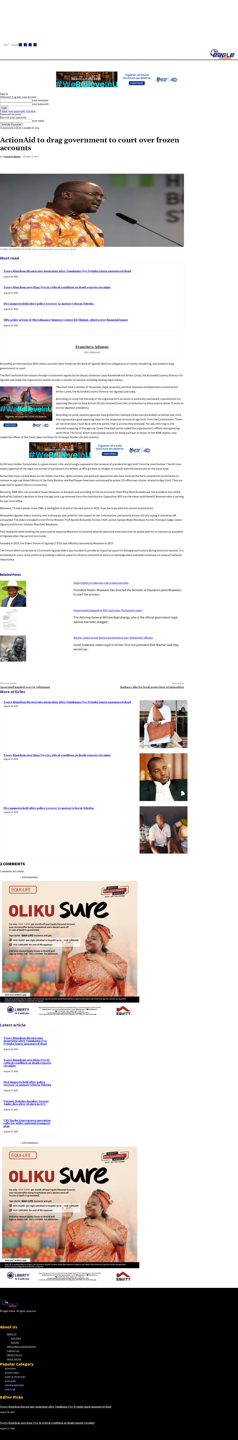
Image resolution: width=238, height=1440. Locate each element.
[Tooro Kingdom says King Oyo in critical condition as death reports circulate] (163, 777)
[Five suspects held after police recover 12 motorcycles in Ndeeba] (163, 830)
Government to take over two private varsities (101, 582)
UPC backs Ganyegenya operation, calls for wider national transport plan (27, 1123)
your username (40, 100)
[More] (178, 164)
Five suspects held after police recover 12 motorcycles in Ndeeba (48, 303)
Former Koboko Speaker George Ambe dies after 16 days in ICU (26, 1103)
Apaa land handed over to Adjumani (25, 687)
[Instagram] (25, 44)
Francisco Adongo (12, 156)
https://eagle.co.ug (92, 352)
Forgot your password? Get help (18, 111)
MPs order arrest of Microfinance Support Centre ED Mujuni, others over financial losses (65, 320)
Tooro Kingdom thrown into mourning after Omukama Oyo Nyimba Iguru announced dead (67, 271)
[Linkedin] (30, 44)
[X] (35, 44)
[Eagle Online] (222, 54)
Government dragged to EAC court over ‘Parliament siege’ (108, 610)
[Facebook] (20, 44)
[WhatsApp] (165, 164)
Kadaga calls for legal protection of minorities (152, 687)
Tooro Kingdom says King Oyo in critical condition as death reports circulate (57, 287)
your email (38, 120)
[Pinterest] (153, 164)
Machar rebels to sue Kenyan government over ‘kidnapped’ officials (113, 637)
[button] (165, 64)
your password (40, 104)
